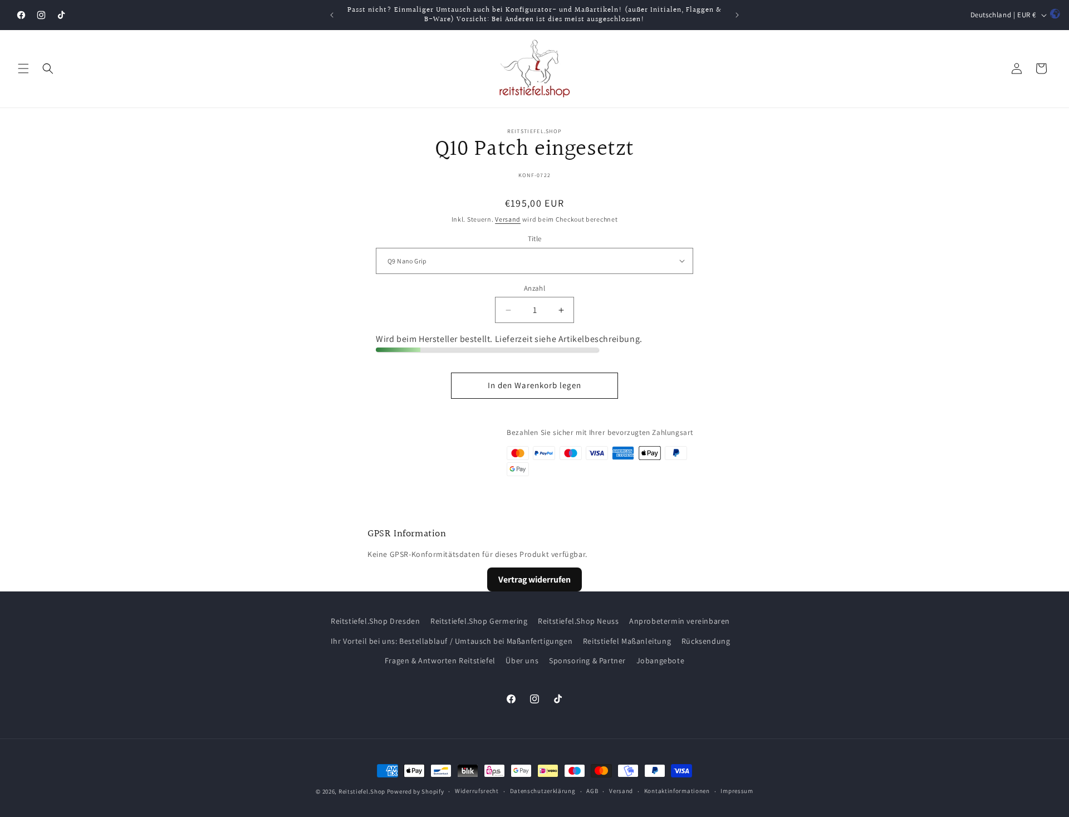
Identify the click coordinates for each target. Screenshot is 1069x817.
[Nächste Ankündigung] (737, 15)
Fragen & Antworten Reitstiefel (440, 660)
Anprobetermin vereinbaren (679, 621)
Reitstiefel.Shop (362, 791)
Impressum (736, 791)
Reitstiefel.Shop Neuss (578, 621)
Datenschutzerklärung (543, 791)
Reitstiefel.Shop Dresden (375, 621)
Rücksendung (705, 640)
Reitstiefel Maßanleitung (627, 640)
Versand (508, 219)
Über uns (522, 660)
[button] (23, 68)
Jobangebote (660, 660)
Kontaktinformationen (677, 791)
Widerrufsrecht (477, 791)
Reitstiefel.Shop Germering (479, 621)
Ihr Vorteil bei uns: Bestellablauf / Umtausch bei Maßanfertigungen (452, 640)
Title (535, 238)
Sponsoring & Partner (587, 660)
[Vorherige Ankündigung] (332, 15)
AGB (592, 791)
